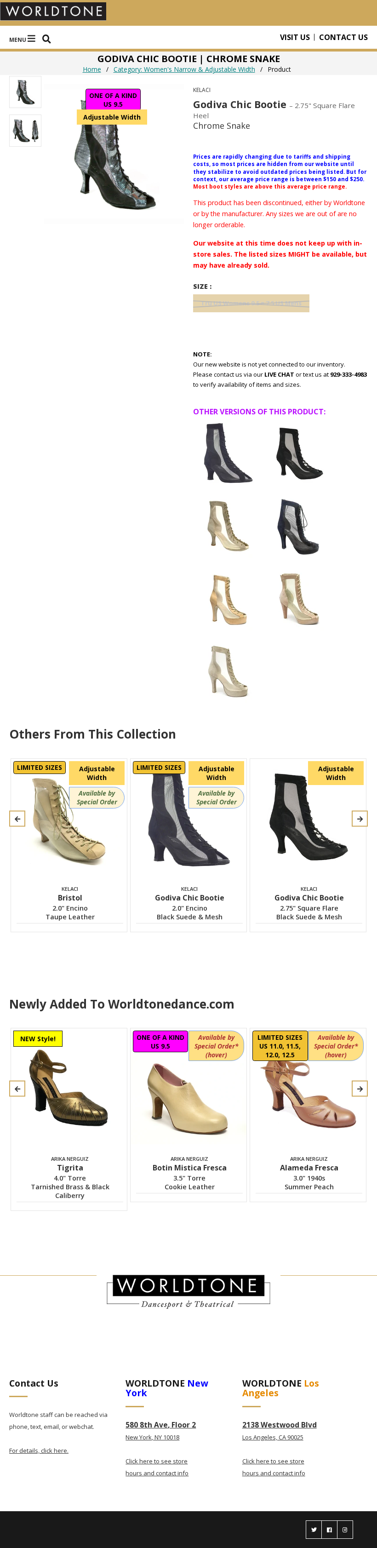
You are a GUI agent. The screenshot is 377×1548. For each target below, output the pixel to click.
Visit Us (295, 37)
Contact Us (343, 37)
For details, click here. (39, 1450)
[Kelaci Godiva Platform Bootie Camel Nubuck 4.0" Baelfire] (228, 598)
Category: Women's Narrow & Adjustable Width (184, 69)
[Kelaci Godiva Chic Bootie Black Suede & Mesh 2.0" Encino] (228, 453)
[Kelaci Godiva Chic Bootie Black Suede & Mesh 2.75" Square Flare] (299, 453)
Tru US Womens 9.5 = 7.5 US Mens (251, 303)
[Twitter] (314, 1529)
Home (92, 69)
